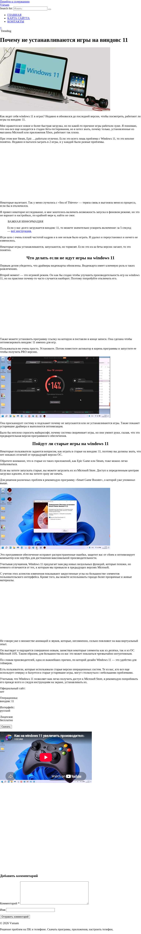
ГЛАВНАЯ (14, 14)
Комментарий (9, 903)
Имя (2, 909)
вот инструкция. (21, 231)
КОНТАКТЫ (15, 21)
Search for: (6, 8)
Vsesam (4, 4)
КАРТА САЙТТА (18, 18)
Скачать (5, 726)
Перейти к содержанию (15, 1)
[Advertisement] (70, 172)
